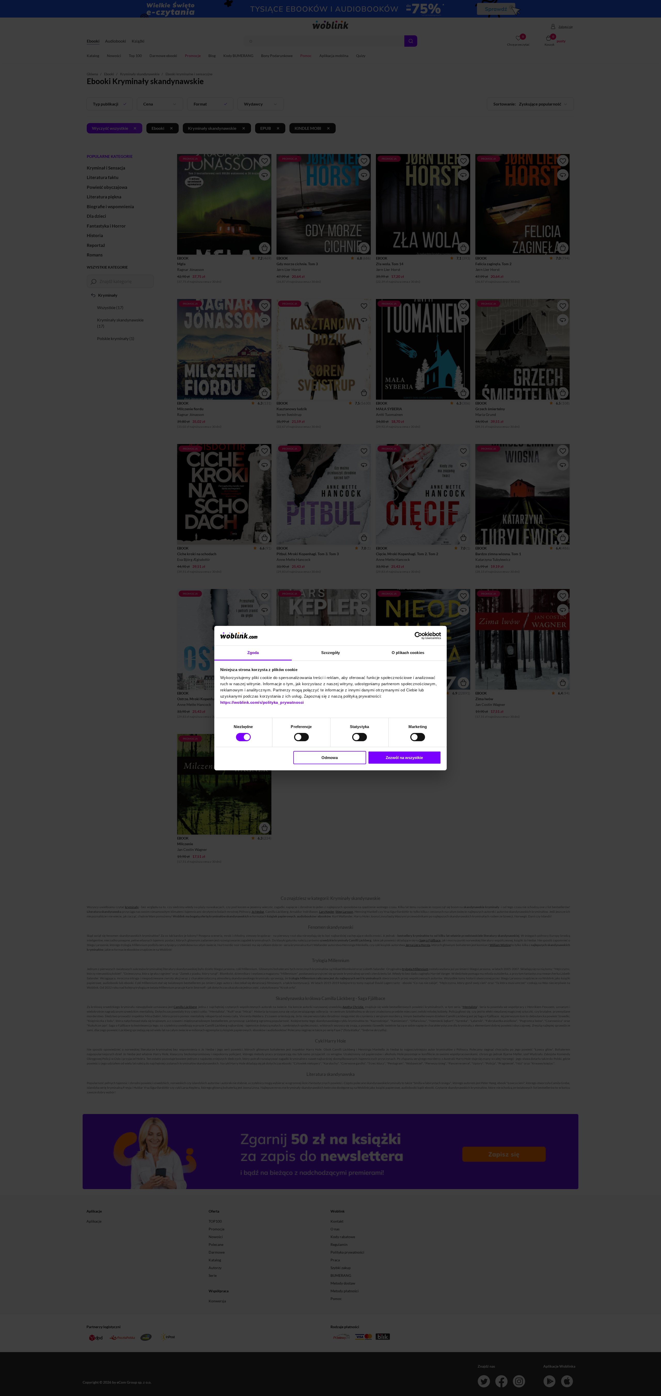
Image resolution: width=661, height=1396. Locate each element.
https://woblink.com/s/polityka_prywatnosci (262, 702)
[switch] (301, 737)
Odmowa (329, 757)
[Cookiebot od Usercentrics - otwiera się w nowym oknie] (418, 636)
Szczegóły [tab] (330, 652)
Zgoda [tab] (253, 652)
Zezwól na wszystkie (404, 757)
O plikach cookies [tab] (408, 652)
